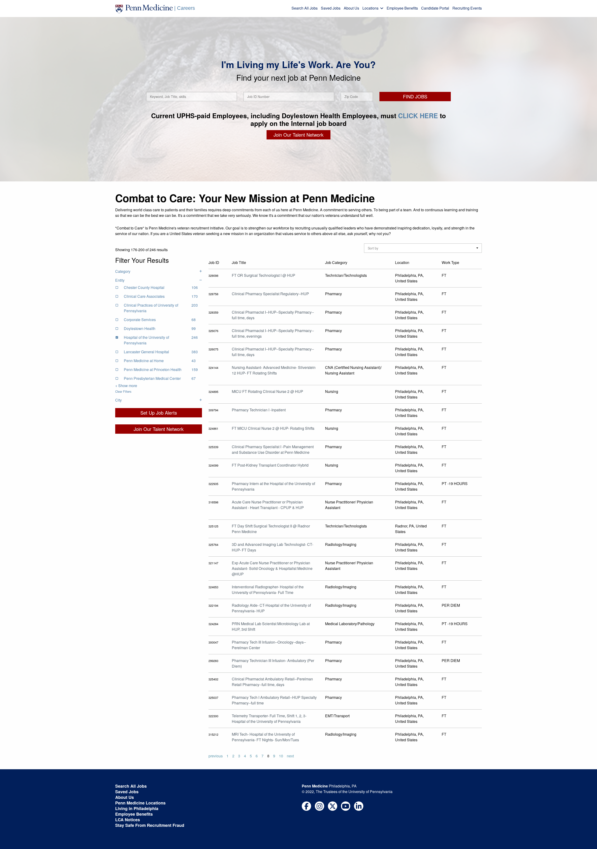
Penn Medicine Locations (140, 803)
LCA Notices (127, 820)
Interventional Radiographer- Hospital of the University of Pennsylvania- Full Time (268, 589)
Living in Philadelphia (136, 808)
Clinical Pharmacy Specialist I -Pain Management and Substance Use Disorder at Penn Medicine (273, 449)
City (118, 400)
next (290, 756)
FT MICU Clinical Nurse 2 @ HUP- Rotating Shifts (273, 428)
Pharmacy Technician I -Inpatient (259, 409)
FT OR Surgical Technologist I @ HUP (263, 275)
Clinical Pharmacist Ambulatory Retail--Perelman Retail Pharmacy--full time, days (272, 681)
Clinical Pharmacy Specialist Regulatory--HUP (270, 293)
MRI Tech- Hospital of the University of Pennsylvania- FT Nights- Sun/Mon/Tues (265, 736)
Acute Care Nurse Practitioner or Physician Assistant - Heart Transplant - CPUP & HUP (268, 504)
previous (215, 756)
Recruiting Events (467, 8)
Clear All (196, 262)
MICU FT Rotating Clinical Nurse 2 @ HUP (267, 391)
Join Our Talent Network (298, 134)
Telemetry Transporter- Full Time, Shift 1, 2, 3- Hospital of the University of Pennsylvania (269, 718)
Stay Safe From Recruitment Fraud (149, 825)
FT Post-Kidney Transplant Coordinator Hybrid (270, 465)
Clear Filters (123, 391)
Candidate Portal (435, 8)
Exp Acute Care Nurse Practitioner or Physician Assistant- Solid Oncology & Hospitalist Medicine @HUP (272, 568)
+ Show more (126, 385)
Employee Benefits (402, 8)
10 (281, 756)
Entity (120, 280)
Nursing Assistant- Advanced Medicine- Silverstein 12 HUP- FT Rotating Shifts (274, 370)
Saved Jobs (330, 8)
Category (122, 271)
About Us (351, 8)
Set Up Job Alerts (158, 412)
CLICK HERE (418, 115)
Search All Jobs (305, 8)
